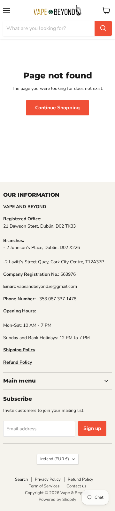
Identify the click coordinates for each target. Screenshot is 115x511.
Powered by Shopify (57, 499)
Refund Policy (80, 479)
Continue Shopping (57, 107)
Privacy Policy (48, 479)
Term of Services (44, 486)
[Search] (103, 28)
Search (21, 479)
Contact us (76, 486)
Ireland (54, 459)
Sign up (92, 428)
